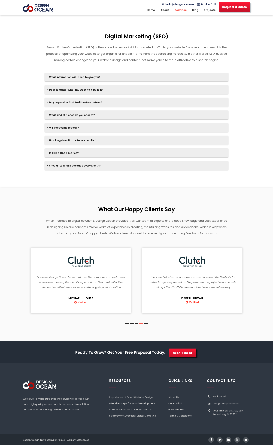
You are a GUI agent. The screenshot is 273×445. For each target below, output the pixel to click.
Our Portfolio (175, 403)
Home (151, 10)
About (165, 10)
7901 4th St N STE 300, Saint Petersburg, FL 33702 (229, 412)
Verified (83, 302)
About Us (173, 397)
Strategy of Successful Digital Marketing (132, 415)
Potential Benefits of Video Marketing (131, 409)
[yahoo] (235, 440)
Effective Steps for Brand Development (132, 403)
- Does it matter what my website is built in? (75, 89)
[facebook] (209, 440)
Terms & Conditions (180, 415)
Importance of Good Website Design (131, 397)
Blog (195, 10)
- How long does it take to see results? (71, 140)
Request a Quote (234, 7)
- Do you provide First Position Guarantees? (74, 102)
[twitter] (218, 440)
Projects (210, 10)
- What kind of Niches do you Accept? (71, 115)
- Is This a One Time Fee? (63, 153)
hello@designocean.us (179, 4)
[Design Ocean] (38, 7)
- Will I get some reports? (63, 127)
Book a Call (208, 4)
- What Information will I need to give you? (73, 77)
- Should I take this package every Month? (74, 165)
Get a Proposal (182, 353)
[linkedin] (227, 440)
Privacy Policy (176, 409)
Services (181, 10)
